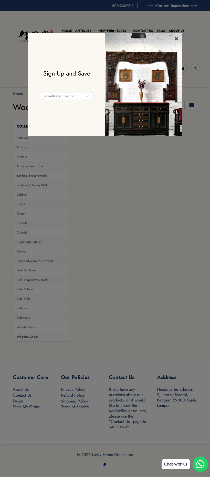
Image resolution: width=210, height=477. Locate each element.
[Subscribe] (87, 96)
